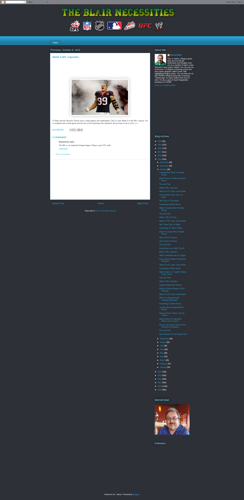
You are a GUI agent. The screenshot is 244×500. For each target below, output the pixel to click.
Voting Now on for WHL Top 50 (171, 248)
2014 (160, 372)
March (163, 360)
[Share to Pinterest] (81, 129)
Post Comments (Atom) (106, 211)
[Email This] (70, 129)
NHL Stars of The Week (169, 201)
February (164, 364)
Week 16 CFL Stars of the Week (172, 265)
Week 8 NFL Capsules (168, 188)
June (162, 349)
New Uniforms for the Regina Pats (173, 334)
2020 (160, 141)
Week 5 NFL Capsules (168, 281)
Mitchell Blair (176, 55)
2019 (160, 145)
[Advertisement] (100, 179)
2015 (160, 159)
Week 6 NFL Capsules (168, 252)
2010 (160, 386)
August (163, 342)
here (136, 123)
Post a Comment (63, 154)
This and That (165, 184)
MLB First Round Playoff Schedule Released (169, 299)
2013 (160, 375)
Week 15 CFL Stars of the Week (172, 294)
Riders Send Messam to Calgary (172, 255)
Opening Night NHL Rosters (170, 285)
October (163, 169)
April (162, 356)
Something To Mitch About (170, 304)
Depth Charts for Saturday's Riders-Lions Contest (170, 320)
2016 (160, 155)
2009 (160, 390)
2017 (160, 152)
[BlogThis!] (73, 129)
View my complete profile (165, 85)
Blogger (136, 494)
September (164, 339)
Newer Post (58, 203)
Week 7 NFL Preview (168, 217)
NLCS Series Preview (168, 237)
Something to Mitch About (169, 204)
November (164, 166)
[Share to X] (76, 129)
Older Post (142, 203)
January (163, 367)
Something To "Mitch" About (170, 228)
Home (55, 43)
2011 (160, 382)
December (164, 162)
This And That (165, 278)
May (162, 353)
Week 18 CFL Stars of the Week (172, 191)
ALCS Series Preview (168, 241)
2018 (160, 148)
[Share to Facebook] (79, 129)
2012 (160, 379)
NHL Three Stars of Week (169, 224)
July (162, 346)
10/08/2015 (63, 149)
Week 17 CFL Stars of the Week (172, 221)
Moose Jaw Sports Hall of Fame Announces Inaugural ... (172, 326)
